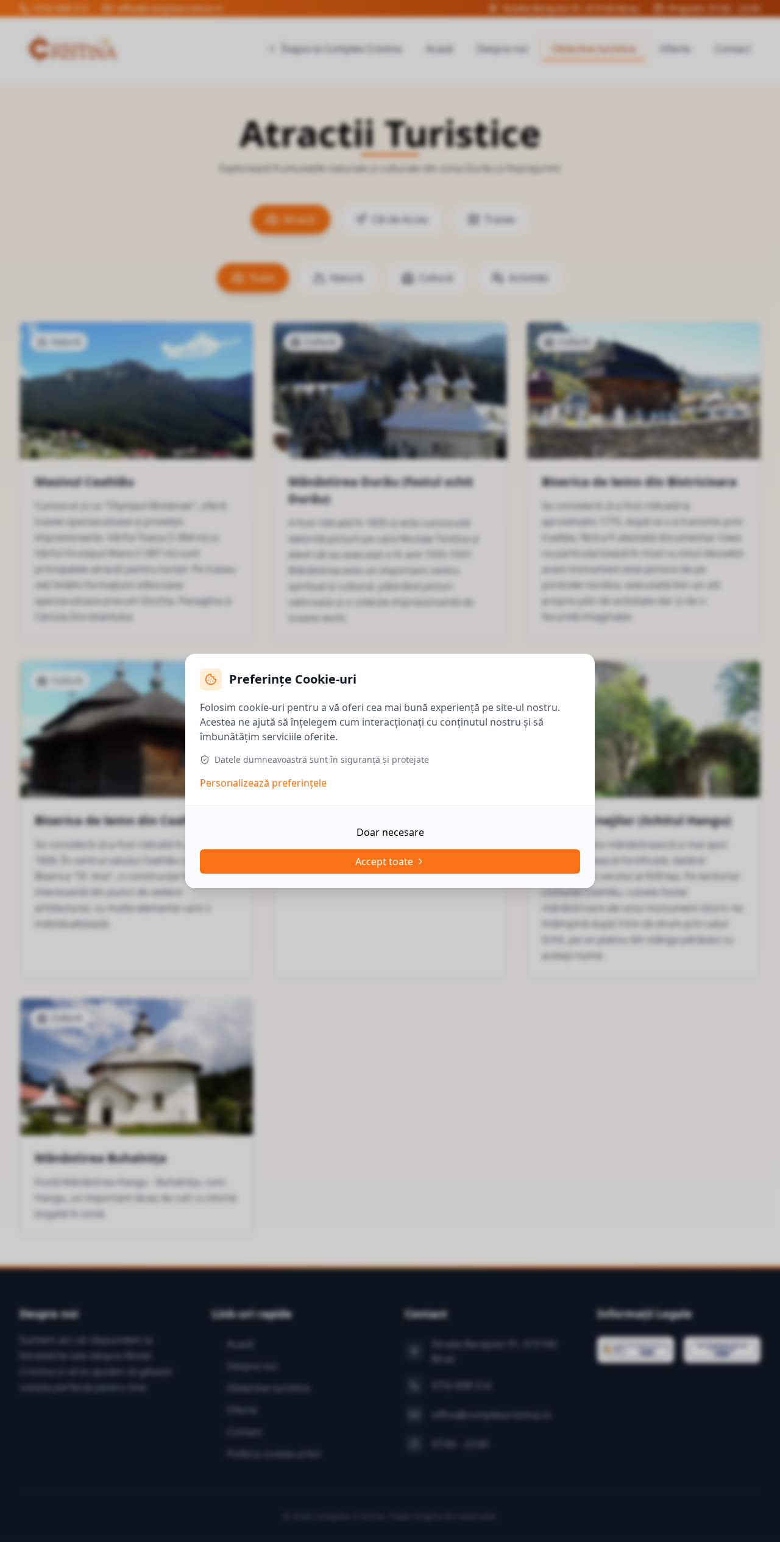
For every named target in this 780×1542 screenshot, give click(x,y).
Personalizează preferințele (263, 783)
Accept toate (384, 861)
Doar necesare (390, 832)
